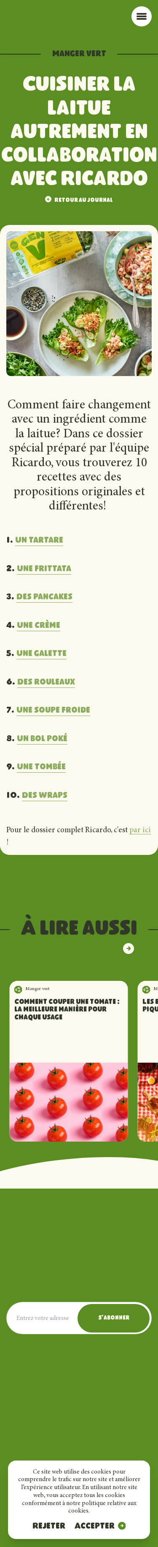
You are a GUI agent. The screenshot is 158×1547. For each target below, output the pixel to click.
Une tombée (41, 767)
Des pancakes (44, 597)
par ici (140, 830)
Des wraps (44, 796)
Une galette (41, 654)
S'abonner (113, 1318)
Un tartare (39, 540)
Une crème (38, 626)
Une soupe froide (53, 710)
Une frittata (44, 569)
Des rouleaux (46, 682)
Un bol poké (42, 739)
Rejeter (48, 1526)
